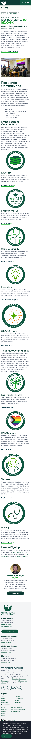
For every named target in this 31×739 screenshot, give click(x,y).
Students (18, 700)
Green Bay (15, 679)
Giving (3, 715)
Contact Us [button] (15, 593)
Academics (4, 702)
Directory (4, 709)
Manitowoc (22, 679)
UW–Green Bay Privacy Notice (12, 733)
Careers (3, 711)
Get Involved (13, 12)
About (3, 700)
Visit (2, 696)
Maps (3, 707)
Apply (3, 698)
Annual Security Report (18, 709)
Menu (27, 3)
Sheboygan (4, 681)
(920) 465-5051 (6, 662)
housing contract (18, 552)
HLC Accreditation (16, 707)
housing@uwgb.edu (22, 556)
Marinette (21, 681)
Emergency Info (16, 711)
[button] (10, 51)
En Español (18, 702)
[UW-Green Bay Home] (3, 2)
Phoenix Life (19, 698)
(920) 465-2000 (6, 624)
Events (3, 713)
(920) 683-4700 (6, 642)
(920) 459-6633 (6, 652)
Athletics (17, 696)
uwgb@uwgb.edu (6, 626)
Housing (4, 7)
